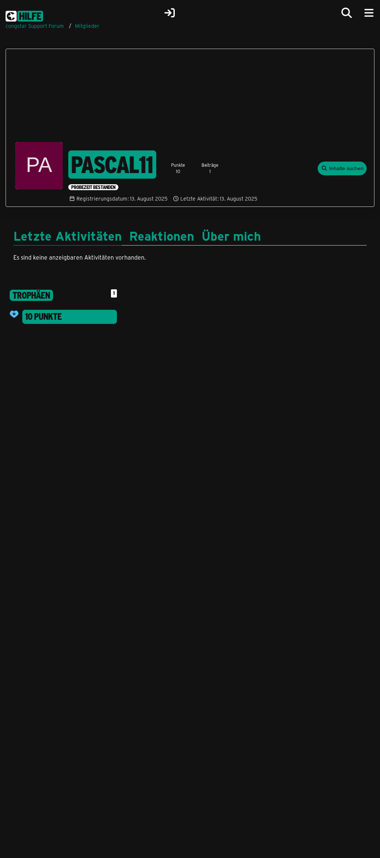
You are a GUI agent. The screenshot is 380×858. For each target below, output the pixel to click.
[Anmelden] (169, 13)
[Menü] (368, 13)
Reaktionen (161, 235)
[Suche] (346, 13)
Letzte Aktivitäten (67, 235)
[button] (342, 168)
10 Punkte (43, 316)
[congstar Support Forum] (24, 14)
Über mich (231, 235)
